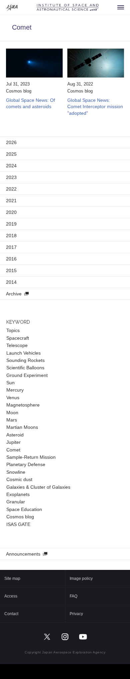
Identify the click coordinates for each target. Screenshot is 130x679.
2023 (11, 177)
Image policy (81, 578)
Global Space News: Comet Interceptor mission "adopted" (95, 106)
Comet (13, 449)
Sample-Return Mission (31, 457)
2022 (11, 189)
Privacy (76, 613)
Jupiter (13, 442)
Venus (12, 397)
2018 (11, 235)
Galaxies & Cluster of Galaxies (38, 487)
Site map (12, 578)
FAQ (73, 596)
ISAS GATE (18, 524)
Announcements (23, 554)
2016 (11, 258)
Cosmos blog (18, 90)
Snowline (15, 472)
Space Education (24, 509)
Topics (13, 330)
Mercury (15, 390)
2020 (11, 212)
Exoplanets (18, 494)
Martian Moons (22, 427)
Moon (12, 412)
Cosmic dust (19, 479)
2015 (11, 270)
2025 (11, 154)
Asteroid (15, 434)
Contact (11, 613)
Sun (10, 382)
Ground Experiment (27, 375)
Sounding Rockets (25, 360)
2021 (11, 200)
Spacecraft (17, 338)
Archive (14, 293)
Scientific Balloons (25, 367)
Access (10, 596)
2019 (11, 224)
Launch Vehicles (23, 353)
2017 (11, 247)
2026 (11, 142)
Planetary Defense (25, 464)
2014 (11, 282)
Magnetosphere (23, 405)
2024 (11, 165)
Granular (15, 501)
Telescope (17, 345)
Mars (11, 420)
